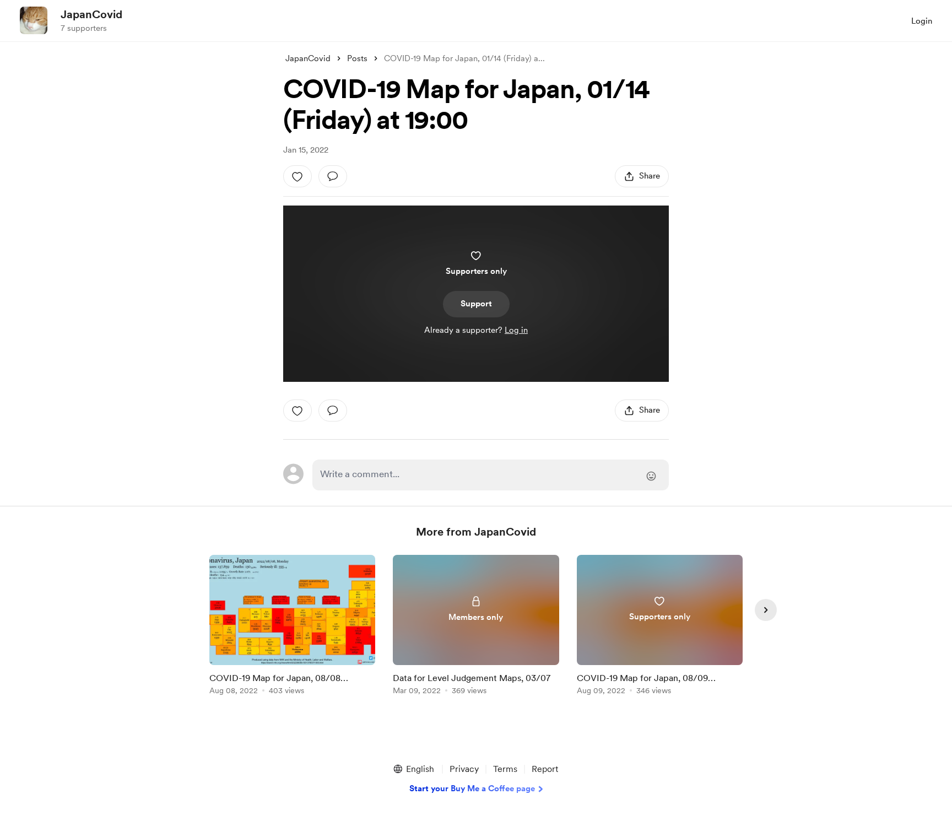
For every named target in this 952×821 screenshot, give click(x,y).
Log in (516, 330)
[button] (413, 769)
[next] (766, 610)
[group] (292, 626)
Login (921, 21)
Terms (505, 769)
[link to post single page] (292, 626)
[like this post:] (297, 176)
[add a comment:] (332, 176)
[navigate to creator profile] (33, 20)
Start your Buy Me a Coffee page (472, 788)
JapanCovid (91, 14)
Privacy (464, 769)
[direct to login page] (490, 475)
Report (545, 769)
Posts (357, 58)
